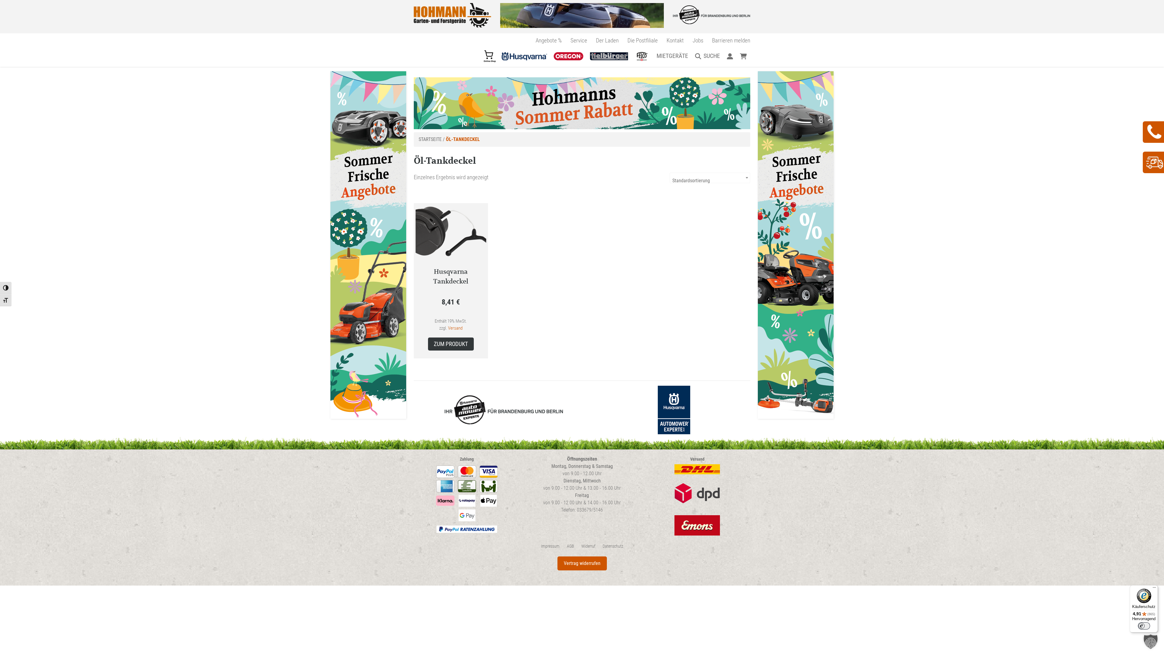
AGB (570, 546)
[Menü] (1154, 589)
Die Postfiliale (642, 40)
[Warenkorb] (743, 55)
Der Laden (607, 40)
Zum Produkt (451, 344)
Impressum (550, 546)
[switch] (1144, 626)
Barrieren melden (731, 40)
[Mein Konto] (730, 55)
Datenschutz (613, 546)
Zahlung (467, 459)
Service (578, 40)
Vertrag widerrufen (582, 563)
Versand (455, 328)
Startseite (430, 139)
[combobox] (710, 178)
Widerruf (588, 546)
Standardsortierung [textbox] (691, 180)
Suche (712, 55)
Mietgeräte (672, 55)
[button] (1150, 641)
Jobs (698, 40)
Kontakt (675, 40)
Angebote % (549, 40)
